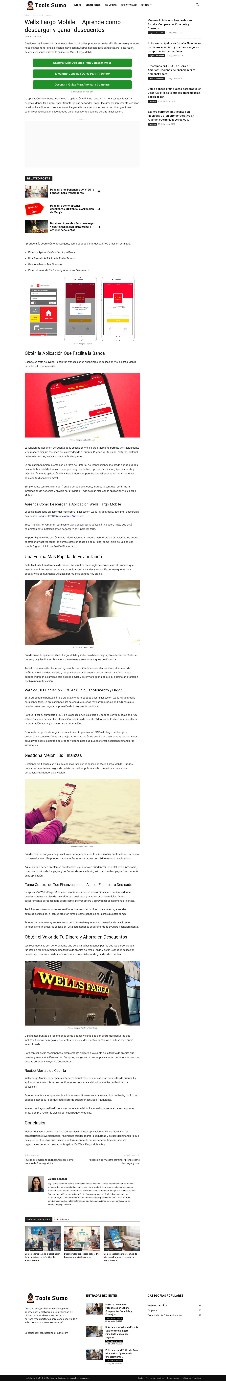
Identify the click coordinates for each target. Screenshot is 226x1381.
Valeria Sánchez (57, 1178)
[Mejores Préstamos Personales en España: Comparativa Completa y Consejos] (94, 1309)
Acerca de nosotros (155, 1378)
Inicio (27, 15)
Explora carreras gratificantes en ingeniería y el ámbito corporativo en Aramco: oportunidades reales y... (171, 115)
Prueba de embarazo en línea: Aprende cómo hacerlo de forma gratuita (49, 1161)
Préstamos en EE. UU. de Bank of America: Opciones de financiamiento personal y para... (171, 70)
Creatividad (129, 4)
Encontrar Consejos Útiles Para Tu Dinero (82, 73)
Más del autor (61, 1219)
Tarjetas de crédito (156, 33)
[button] (197, 5)
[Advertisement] (82, 144)
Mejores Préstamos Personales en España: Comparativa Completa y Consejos (170, 24)
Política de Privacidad (191, 1378)
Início (77, 4)
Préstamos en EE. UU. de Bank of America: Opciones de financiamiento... (121, 1353)
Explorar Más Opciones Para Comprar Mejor (82, 62)
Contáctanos (173, 1378)
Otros (145, 4)
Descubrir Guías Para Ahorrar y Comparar (82, 84)
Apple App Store (73, 516)
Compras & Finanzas (34, 1250)
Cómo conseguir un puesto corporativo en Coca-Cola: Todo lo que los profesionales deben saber (174, 92)
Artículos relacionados (38, 1219)
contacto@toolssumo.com (54, 1332)
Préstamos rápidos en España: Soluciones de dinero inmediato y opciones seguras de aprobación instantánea (174, 47)
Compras (111, 4)
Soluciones (93, 4)
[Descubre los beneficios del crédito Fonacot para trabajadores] (82, 1238)
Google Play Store (48, 516)
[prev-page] (27, 1267)
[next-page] (32, 1267)
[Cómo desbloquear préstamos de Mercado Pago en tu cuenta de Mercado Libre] (122, 1238)
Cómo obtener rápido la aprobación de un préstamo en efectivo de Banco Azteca (42, 1257)
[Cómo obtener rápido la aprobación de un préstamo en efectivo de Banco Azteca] (43, 1238)
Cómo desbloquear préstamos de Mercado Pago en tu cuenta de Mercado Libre (120, 1257)
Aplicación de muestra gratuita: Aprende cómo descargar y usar (114, 1161)
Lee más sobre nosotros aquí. (47, 1322)
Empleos (152, 101)
